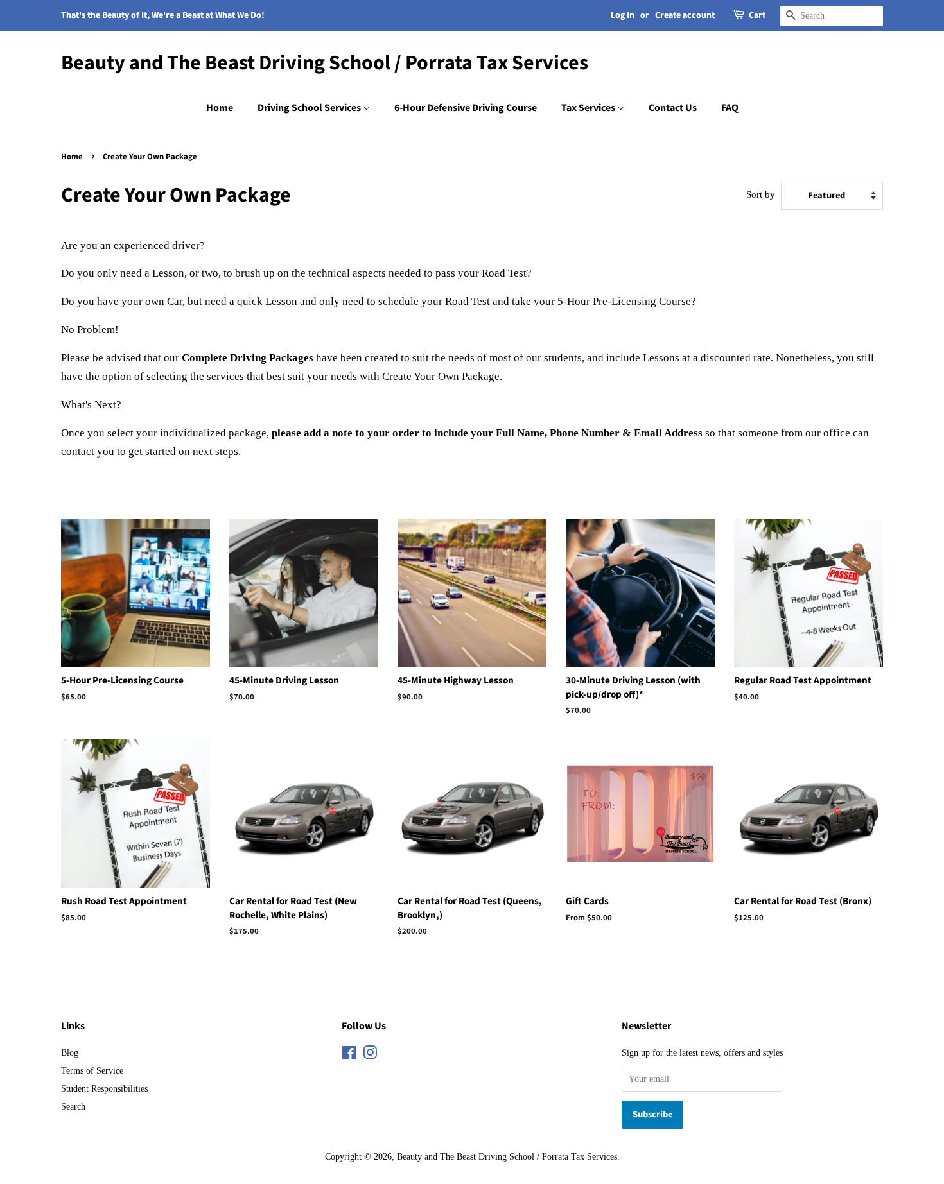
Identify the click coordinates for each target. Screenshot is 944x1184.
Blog (69, 1052)
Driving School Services (310, 108)
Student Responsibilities (104, 1088)
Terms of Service (92, 1070)
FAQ (730, 108)
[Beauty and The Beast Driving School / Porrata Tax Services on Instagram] (370, 1055)
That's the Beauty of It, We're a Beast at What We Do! (163, 15)
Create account (685, 15)
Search (73, 1106)
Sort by (760, 194)
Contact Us (673, 108)
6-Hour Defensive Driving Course (465, 108)
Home (219, 108)
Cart (757, 15)
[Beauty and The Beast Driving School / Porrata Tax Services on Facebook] (349, 1055)
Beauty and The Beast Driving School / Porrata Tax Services (324, 63)
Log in (622, 15)
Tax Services (589, 108)
